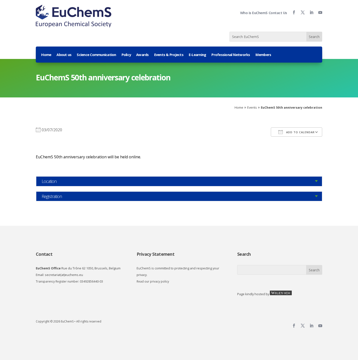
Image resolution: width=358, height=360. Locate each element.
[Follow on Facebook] (292, 12)
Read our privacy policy (153, 281)
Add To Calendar (300, 132)
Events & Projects (168, 55)
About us (64, 55)
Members (263, 55)
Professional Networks (230, 55)
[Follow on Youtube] (318, 12)
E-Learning (197, 55)
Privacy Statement (155, 254)
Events (252, 107)
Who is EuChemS (254, 12)
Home (46, 55)
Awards (142, 55)
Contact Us (278, 12)
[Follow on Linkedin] (309, 12)
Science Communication (96, 55)
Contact (44, 254)
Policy (126, 55)
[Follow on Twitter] (301, 12)
